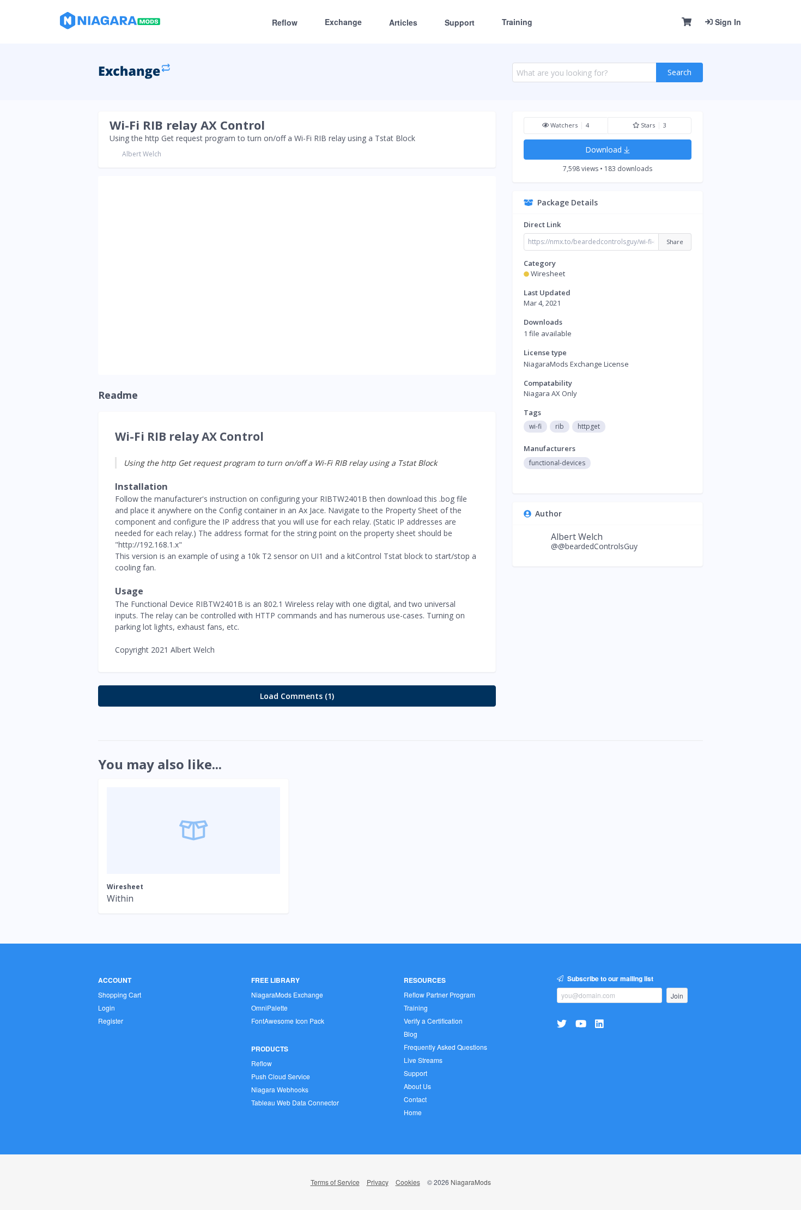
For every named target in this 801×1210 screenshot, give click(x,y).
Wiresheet (548, 273)
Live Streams (423, 1060)
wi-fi (535, 426)
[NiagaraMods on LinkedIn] (600, 1023)
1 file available (548, 333)
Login (106, 1007)
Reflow (285, 22)
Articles (403, 22)
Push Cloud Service (280, 1076)
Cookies (408, 1182)
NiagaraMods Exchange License (576, 364)
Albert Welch (141, 154)
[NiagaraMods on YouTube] (582, 1023)
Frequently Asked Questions (445, 1046)
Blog (410, 1033)
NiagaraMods (471, 1182)
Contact (415, 1099)
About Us (417, 1086)
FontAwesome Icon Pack (287, 1020)
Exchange (343, 21)
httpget (589, 426)
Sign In (727, 21)
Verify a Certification (433, 1020)
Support (460, 22)
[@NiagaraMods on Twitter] (563, 1023)
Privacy (378, 1182)
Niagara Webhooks (279, 1089)
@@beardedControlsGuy (594, 546)
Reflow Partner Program (439, 994)
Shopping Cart (119, 994)
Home (413, 1112)
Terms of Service (335, 1182)
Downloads (543, 322)
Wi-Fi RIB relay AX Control (187, 125)
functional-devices (557, 462)
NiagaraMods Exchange (287, 994)
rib (559, 426)
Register (110, 1020)
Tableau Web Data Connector (295, 1102)
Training (517, 21)
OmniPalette (269, 1007)
